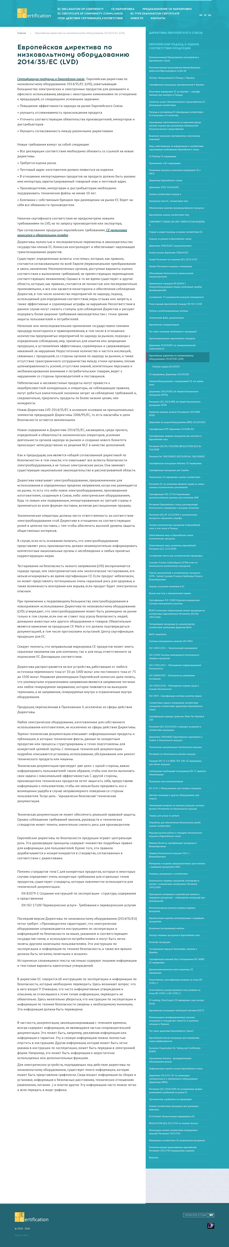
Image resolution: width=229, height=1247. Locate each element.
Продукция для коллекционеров (166, 781)
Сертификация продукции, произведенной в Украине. (177, 84)
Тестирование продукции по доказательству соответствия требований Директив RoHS (172, 625)
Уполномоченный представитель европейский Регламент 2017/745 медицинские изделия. (172, 1149)
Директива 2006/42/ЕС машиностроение (170, 245)
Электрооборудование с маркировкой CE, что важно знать (176, 383)
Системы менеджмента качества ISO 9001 (171, 641)
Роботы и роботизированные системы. (168, 310)
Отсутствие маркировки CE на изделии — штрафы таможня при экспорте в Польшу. (174, 93)
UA (209, 15)
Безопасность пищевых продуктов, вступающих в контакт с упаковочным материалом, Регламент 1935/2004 (174, 884)
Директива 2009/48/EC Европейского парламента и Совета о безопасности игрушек (175, 738)
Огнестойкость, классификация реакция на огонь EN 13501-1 (175, 981)
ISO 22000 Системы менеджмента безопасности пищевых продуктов (174, 656)
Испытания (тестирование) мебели (166, 928)
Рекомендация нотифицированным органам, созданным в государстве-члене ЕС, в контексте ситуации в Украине (174, 1021)
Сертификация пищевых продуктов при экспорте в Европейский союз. (175, 437)
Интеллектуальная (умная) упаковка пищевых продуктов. (172, 909)
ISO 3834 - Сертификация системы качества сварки (175, 695)
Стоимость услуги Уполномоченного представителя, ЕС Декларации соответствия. (177, 103)
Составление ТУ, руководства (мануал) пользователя (176, 297)
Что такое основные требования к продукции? (173, 331)
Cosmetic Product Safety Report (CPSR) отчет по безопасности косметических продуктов (173, 564)
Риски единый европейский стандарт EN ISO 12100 (175, 303)
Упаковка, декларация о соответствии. (168, 873)
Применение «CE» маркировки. (165, 163)
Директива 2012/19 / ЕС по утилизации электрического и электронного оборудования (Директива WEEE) (173, 1079)
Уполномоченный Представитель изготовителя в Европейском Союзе (174, 59)
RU (200, 15)
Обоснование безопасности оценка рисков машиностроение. (171, 275)
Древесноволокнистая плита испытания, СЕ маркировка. (171, 971)
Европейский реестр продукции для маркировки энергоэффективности (174, 1039)
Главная (21, 33)
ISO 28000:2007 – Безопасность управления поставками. (172, 677)
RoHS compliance (157, 634)
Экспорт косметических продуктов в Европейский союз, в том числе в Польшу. (174, 526)
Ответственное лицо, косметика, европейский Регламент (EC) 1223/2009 (172, 547)
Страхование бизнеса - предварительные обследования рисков (170, 1060)
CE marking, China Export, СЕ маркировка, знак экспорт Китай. (176, 1002)
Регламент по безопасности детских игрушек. (172, 753)
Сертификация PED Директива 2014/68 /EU (171, 429)
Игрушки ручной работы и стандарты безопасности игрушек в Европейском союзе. (175, 834)
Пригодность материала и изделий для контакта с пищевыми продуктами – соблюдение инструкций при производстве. (177, 897)
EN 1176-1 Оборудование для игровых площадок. (175, 788)
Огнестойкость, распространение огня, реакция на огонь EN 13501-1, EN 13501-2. (174, 991)
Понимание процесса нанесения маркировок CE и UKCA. (175, 172)
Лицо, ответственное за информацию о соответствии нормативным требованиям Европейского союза (176, 148)
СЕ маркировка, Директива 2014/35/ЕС (169, 374)
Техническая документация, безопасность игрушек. (175, 747)
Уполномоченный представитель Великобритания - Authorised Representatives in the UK (175, 69)
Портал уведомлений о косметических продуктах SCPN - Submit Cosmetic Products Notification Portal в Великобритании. (176, 576)
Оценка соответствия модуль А (165, 194)
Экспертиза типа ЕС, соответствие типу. (169, 201)
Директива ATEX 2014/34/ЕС (164, 187)
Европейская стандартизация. (164, 324)
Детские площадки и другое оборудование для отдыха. (174, 797)
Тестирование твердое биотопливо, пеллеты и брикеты (173, 950)
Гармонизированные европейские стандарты (172, 338)
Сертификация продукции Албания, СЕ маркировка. (175, 463)
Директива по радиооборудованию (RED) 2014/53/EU (177, 422)
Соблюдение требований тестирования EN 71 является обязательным (177, 773)
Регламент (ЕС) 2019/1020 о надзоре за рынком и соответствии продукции (175, 728)
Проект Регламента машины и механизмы (170, 266)
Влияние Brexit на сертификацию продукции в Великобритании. (173, 844)
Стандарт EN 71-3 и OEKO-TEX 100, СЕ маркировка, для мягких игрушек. (175, 762)
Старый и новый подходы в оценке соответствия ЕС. (176, 231)
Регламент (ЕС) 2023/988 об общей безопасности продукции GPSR (175, 403)
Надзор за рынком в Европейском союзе (170, 238)
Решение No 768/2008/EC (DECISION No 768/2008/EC (177, 456)
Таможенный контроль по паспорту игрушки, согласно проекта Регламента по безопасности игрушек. (176, 807)
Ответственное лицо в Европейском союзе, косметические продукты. (171, 537)
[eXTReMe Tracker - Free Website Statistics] (210, 1225)
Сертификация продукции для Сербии (169, 470)
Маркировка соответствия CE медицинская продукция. (177, 1140)
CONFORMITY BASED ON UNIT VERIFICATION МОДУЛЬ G (177, 223)
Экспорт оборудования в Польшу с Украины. (172, 77)
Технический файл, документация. (166, 317)
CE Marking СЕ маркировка (162, 156)
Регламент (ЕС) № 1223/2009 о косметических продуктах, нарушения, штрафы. (173, 516)
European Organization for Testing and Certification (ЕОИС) (175, 1049)
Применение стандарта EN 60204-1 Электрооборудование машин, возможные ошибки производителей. (175, 287)
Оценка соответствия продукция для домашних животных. (174, 1108)
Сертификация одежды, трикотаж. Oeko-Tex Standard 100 (176, 718)
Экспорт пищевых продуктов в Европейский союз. (174, 935)
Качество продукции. (160, 942)
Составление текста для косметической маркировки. (176, 555)
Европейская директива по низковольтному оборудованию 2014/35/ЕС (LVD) (171, 357)
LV (205, 15)
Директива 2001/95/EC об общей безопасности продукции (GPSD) (173, 393)
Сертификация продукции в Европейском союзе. (51, 79)
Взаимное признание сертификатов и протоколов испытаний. (174, 137)
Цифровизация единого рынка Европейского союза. (176, 1068)
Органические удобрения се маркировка (170, 1099)
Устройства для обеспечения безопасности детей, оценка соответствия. (175, 824)
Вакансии (153, 1157)
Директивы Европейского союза (165, 180)
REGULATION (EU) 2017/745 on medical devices (173, 1123)
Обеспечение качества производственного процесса (176, 207)
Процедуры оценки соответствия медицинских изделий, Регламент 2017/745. (173, 1132)
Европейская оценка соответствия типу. (169, 214)
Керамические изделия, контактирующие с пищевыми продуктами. (176, 920)
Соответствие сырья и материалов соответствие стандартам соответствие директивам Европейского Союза (176, 706)
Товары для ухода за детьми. (164, 815)
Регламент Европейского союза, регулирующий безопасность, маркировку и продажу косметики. (174, 506)
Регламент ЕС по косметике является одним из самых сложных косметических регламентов (176, 485)
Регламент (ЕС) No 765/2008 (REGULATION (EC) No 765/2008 (175, 448)
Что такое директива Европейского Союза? (171, 1030)
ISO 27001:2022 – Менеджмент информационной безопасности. (175, 667)
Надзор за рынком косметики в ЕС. (167, 586)
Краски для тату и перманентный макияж (170, 593)
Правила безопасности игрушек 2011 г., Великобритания (169, 855)
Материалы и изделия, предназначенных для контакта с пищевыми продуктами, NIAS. (177, 865)
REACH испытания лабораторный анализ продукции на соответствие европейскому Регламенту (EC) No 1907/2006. (177, 614)
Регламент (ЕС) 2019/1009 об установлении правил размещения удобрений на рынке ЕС (175, 1090)
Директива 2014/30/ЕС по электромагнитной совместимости (172, 347)
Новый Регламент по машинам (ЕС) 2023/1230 (173, 259)
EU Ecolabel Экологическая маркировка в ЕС (172, 1116)
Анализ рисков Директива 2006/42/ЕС (168, 252)
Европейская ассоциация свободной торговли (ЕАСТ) (176, 1010)
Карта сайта (22, 1235)
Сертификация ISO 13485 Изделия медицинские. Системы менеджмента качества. (174, 602)
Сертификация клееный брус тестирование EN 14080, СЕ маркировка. (177, 961)
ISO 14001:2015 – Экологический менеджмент (173, 648)
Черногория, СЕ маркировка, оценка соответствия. (175, 477)
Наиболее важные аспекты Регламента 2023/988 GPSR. (174, 413)
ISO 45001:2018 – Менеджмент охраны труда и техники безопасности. (174, 687)
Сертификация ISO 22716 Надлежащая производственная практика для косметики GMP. (174, 496)
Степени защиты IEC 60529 (166, 366)
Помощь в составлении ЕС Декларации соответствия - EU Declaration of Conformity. (176, 113)
